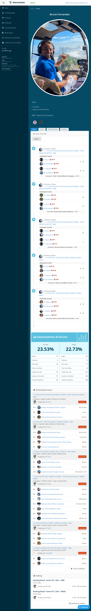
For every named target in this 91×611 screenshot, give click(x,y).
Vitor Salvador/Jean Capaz (50, 412)
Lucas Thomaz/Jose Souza (50, 462)
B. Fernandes (48, 164)
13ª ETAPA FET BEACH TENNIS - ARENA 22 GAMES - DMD (52, 523)
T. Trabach (47, 169)
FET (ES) (48, 402)
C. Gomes (47, 311)
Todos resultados (78, 569)
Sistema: (4, 48)
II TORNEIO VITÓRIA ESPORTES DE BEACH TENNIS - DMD (52, 548)
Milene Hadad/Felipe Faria (50, 432)
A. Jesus (46, 160)
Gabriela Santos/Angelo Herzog (52, 472)
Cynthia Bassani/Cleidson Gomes (53, 437)
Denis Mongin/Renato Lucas (51, 499)
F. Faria (46, 266)
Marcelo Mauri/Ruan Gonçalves (52, 504)
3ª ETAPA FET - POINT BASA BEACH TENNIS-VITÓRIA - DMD (53, 422)
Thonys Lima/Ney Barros (50, 447)
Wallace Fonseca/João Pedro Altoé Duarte (56, 442)
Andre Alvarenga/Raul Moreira (52, 494)
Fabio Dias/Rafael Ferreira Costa (53, 558)
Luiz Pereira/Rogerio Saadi (51, 508)
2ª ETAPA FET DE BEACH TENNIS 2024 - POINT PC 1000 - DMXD (54, 452)
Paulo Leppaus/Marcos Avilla (51, 543)
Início (32, 9)
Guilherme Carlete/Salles (50, 489)
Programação (52, 129)
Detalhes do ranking (78, 603)
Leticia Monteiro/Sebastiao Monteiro (54, 518)
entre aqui (72, 3)
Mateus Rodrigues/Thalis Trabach (53, 407)
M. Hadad (47, 270)
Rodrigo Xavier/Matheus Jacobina (53, 513)
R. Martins (47, 199)
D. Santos (47, 195)
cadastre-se (83, 3)
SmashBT (49, 553)
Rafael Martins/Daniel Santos (52, 417)
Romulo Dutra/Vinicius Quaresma (53, 538)
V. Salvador (48, 244)
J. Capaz (46, 240)
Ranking (64, 129)
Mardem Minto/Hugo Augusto (51, 533)
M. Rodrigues (48, 173)
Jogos (42, 129)
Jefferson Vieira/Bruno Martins (52, 563)
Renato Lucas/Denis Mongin (51, 467)
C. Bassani (47, 315)
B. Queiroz (47, 275)
